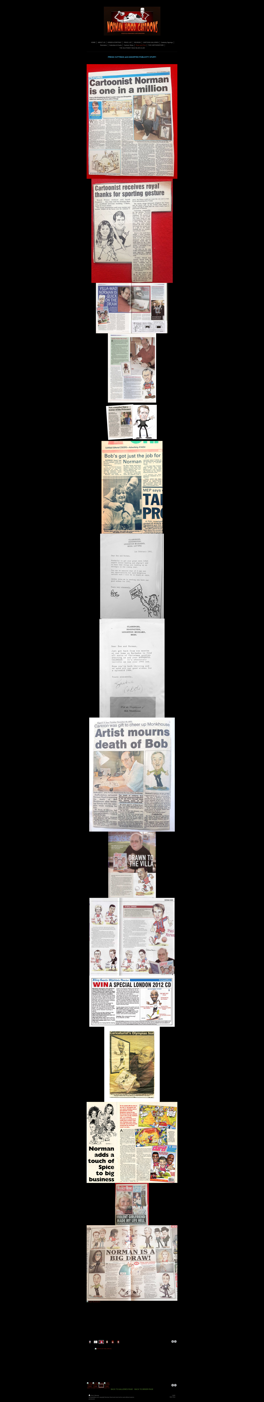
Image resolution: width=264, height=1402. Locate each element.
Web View (172, 1397)
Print (92, 1395)
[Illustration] (107, 1342)
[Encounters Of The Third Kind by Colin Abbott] (90, 1342)
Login (173, 1395)
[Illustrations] (118, 1342)
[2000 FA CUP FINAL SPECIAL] (132, 1363)
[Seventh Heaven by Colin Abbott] (132, 1320)
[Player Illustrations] (95, 1342)
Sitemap (96, 1395)
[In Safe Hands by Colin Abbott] (101, 1342)
